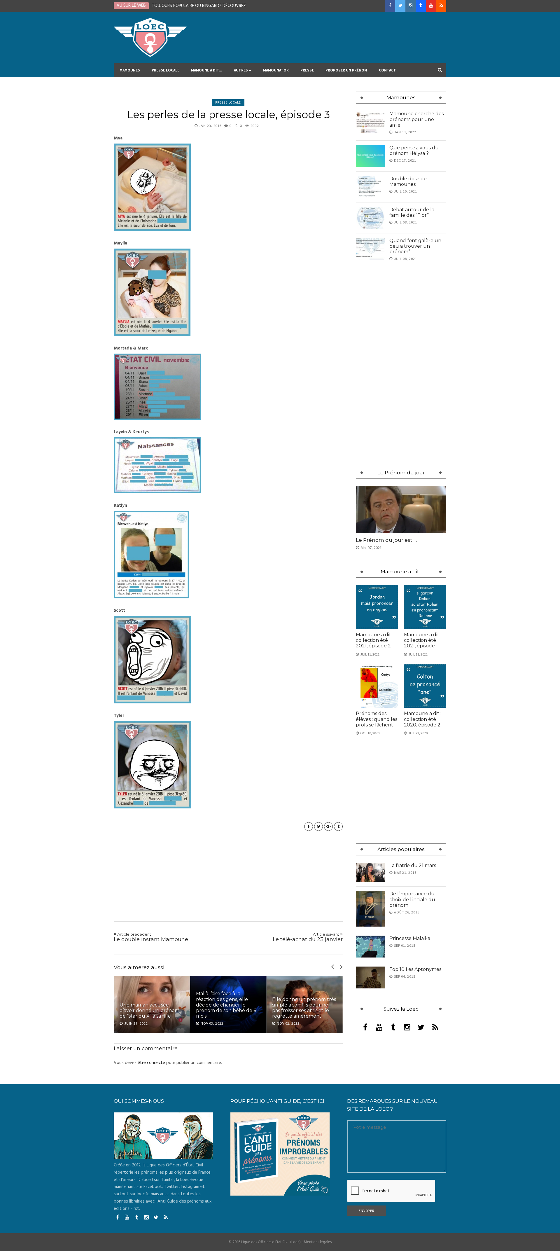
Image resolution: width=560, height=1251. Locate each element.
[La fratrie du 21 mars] (370, 872)
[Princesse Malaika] (370, 947)
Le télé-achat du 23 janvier (308, 937)
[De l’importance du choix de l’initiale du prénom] (370, 908)
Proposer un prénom (346, 70)
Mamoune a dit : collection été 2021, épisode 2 (374, 640)
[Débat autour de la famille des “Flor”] (370, 218)
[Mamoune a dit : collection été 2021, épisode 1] (425, 607)
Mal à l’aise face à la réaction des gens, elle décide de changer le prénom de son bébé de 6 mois (150, 1005)
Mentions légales (318, 1242)
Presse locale (165, 70)
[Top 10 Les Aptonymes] (370, 977)
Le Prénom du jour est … (386, 540)
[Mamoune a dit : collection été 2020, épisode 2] (425, 686)
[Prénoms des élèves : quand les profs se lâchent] (377, 686)
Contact (387, 70)
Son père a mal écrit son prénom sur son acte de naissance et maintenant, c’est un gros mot (301, 1008)
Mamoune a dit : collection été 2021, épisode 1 (422, 640)
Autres (241, 70)
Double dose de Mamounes (408, 181)
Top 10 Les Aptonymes (415, 969)
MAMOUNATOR (276, 70)
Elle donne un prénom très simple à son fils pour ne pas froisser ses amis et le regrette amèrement (228, 1008)
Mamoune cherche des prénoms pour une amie (416, 119)
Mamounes (130, 70)
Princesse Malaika (409, 938)
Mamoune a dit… (206, 70)
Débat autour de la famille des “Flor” (411, 212)
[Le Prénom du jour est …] (401, 509)
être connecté (151, 1062)
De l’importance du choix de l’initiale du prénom (412, 899)
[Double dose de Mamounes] (370, 187)
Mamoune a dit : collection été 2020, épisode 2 (422, 719)
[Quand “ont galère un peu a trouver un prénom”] (370, 249)
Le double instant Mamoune (151, 937)
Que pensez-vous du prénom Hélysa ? (414, 150)
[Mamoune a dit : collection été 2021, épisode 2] (377, 607)
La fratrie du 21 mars (412, 865)
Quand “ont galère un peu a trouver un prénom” (415, 246)
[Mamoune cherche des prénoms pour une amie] (370, 122)
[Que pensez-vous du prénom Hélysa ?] (370, 156)
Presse (307, 70)
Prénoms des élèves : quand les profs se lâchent (376, 719)
